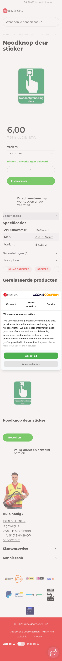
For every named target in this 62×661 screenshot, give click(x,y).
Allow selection (31, 364)
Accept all (31, 355)
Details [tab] (51, 304)
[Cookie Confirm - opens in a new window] (46, 294)
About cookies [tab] (31, 304)
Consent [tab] (11, 304)
